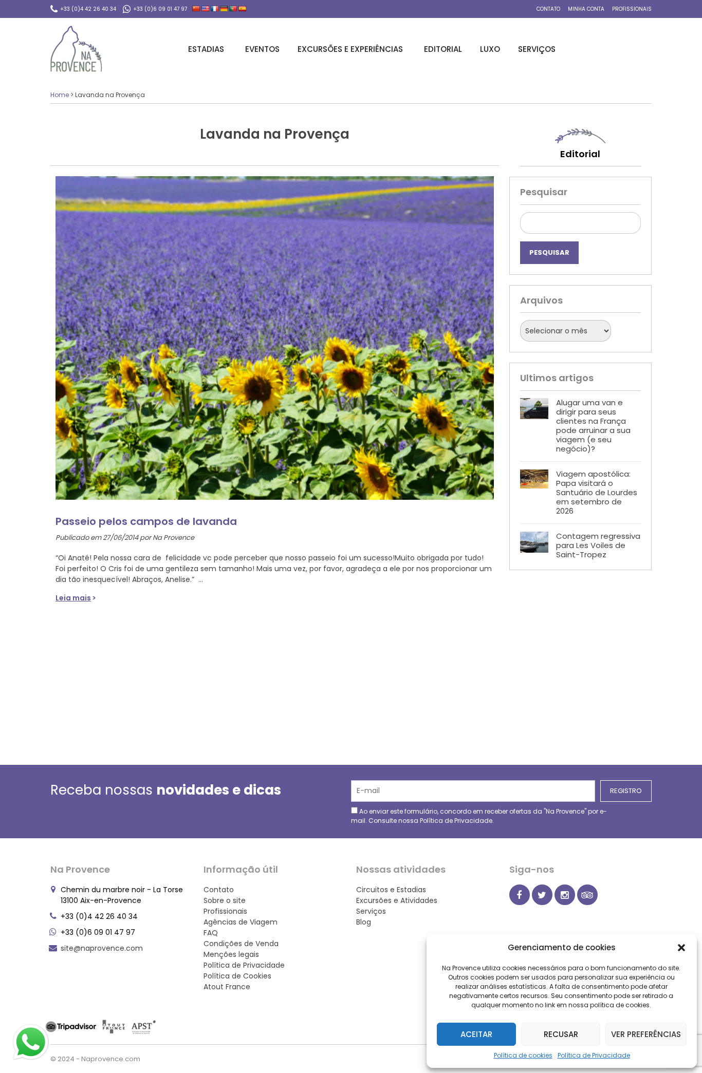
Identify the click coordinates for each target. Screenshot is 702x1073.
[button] (681, 948)
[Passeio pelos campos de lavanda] (274, 332)
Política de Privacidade (594, 1055)
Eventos (262, 49)
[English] (205, 8)
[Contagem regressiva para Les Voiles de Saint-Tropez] (534, 545)
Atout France (227, 987)
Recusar (561, 1034)
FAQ (211, 933)
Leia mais (73, 598)
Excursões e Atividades (396, 900)
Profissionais (632, 9)
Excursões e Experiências (350, 49)
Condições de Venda (241, 943)
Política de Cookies (237, 976)
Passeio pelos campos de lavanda (146, 521)
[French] (215, 8)
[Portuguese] (233, 8)
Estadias (206, 49)
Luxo (490, 49)
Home (59, 94)
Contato (548, 9)
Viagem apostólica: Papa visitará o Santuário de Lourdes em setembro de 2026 (596, 492)
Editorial (443, 49)
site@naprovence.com (102, 948)
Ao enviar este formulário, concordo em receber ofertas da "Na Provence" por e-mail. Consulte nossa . (479, 816)
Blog (363, 922)
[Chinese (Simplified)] (196, 8)
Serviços (537, 49)
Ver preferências (646, 1034)
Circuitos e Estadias (391, 889)
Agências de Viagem (241, 922)
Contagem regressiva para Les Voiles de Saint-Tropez (598, 545)
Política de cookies (523, 1055)
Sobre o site (225, 900)
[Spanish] (242, 8)
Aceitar (476, 1034)
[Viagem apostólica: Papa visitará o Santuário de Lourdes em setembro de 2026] (534, 492)
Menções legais (231, 954)
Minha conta (586, 9)
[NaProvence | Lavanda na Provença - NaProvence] (76, 49)
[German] (224, 8)
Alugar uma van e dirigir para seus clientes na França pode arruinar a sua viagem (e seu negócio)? (593, 425)
